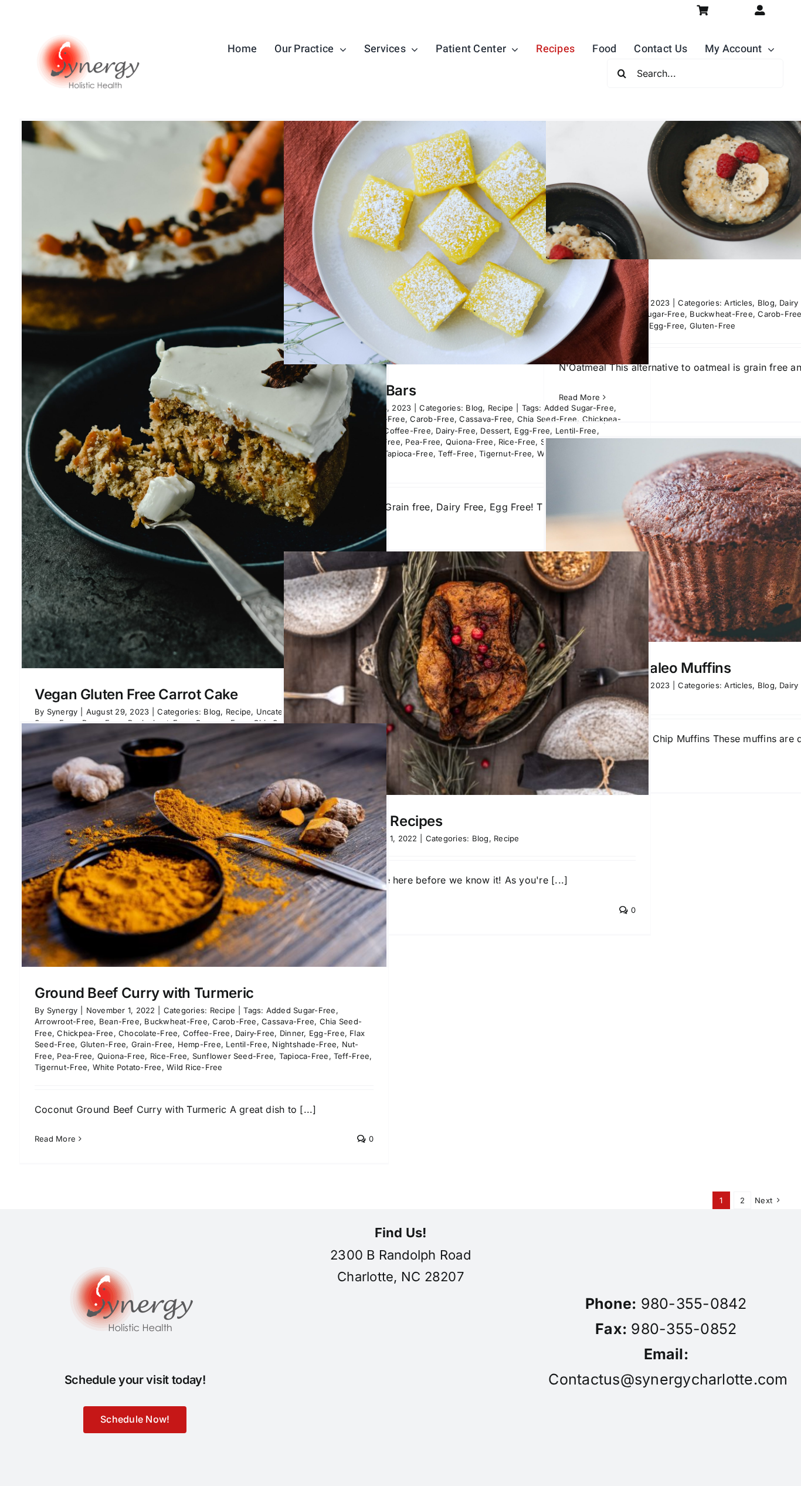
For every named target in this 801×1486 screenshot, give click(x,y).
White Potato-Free (127, 1067)
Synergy (62, 1010)
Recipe (500, 407)
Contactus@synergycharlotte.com (668, 1379)
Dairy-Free (455, 430)
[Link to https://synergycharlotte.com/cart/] (702, 10)
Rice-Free (516, 441)
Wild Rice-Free (194, 1067)
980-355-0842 (694, 1303)
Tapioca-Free (408, 453)
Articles (738, 302)
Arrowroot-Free (64, 1021)
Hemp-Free (199, 1044)
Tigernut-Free (505, 453)
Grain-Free (151, 1044)
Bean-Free (119, 1021)
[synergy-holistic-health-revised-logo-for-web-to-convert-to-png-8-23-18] (91, 26)
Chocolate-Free (148, 1033)
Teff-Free (456, 453)
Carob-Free (432, 419)
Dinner (292, 1033)
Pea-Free (422, 441)
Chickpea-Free (85, 1033)
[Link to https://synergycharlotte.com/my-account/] (760, 10)
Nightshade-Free (304, 1044)
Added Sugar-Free (650, 314)
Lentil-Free (246, 1044)
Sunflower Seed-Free (233, 1056)
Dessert (495, 430)
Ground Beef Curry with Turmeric (144, 992)
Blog (474, 407)
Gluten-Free (713, 325)
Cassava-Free (485, 419)
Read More (579, 397)
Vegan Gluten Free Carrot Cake (136, 694)
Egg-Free (667, 325)
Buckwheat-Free (721, 314)
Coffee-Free (407, 430)
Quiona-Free (470, 441)
